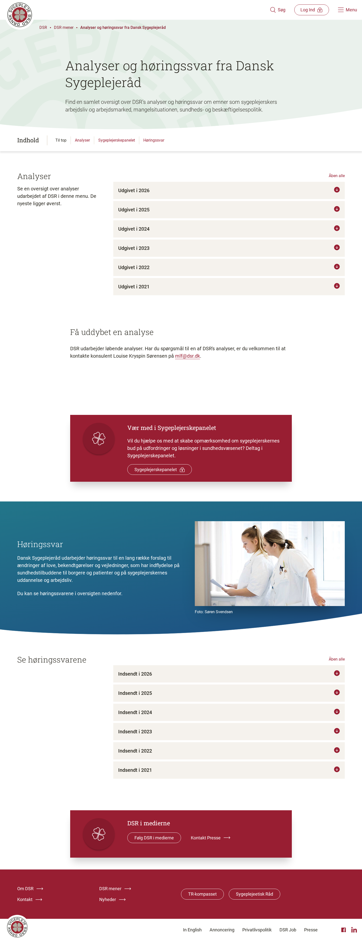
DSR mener (63, 27)
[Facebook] (344, 930)
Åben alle (337, 175)
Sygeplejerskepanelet (155, 469)
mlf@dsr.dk (187, 356)
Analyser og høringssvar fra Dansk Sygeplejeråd (123, 27)
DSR (43, 27)
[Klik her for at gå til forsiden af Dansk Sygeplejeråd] (137, 10)
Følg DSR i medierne (154, 837)
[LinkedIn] (354, 930)
